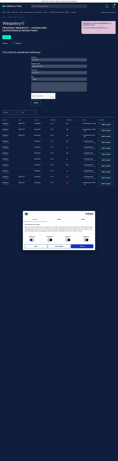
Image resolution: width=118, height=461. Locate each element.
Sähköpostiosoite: (36, 63)
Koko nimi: (34, 57)
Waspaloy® (21, 17)
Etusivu (4, 17)
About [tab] (83, 219)
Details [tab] (59, 219)
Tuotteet (10, 17)
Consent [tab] (35, 219)
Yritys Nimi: (34, 70)
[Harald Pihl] (12, 6)
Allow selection (59, 246)
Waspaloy (18, 43)
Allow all (82, 246)
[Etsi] (33, 6)
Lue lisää (6, 37)
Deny (36, 246)
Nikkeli (15, 17)
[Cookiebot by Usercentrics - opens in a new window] (86, 214)
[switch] (50, 240)
